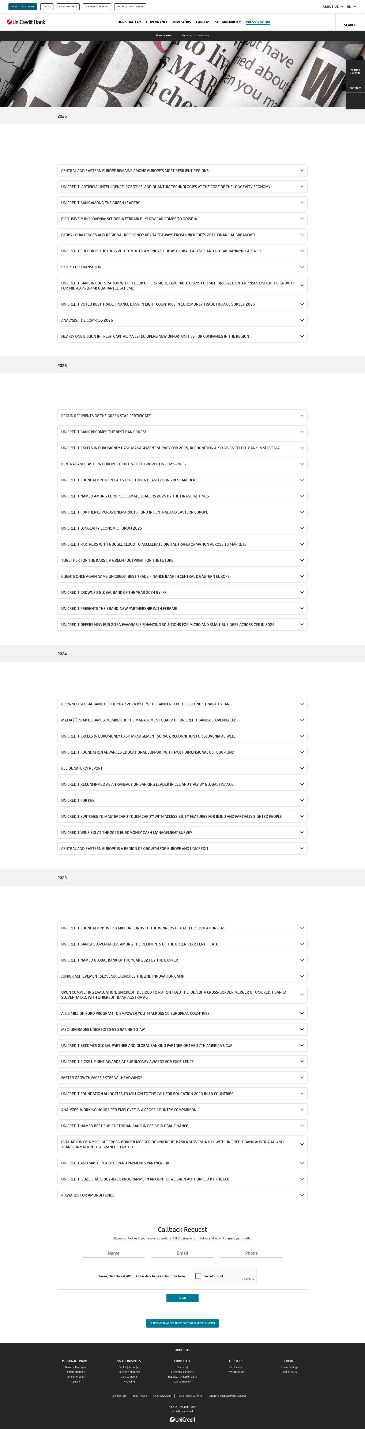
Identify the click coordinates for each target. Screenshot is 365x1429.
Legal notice (140, 1395)
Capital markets (182, 1381)
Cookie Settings (289, 1367)
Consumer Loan (75, 1376)
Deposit (75, 1381)
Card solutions (129, 1376)
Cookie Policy (289, 1371)
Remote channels (76, 1371)
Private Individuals (22, 6)
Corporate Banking (97, 6)
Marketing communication (195, 35)
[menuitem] (355, 68)
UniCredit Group (162, 1395)
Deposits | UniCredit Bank (182, 1376)
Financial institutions (130, 6)
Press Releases (235, 1371)
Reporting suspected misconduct (227, 1395)
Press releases (164, 35)
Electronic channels (129, 1371)
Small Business (68, 6)
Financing (129, 1381)
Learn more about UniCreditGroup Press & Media (182, 1323)
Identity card (119, 1395)
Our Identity (235, 1367)
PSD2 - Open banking (190, 1395)
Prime (47, 6)
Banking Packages (75, 1367)
